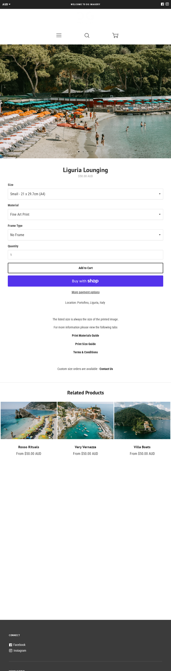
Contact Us (106, 369)
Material (13, 205)
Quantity (13, 246)
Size (10, 185)
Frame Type (15, 225)
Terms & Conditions (85, 352)
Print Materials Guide (85, 335)
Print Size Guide (85, 344)
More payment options (86, 292)
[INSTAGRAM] (167, 4)
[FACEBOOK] (162, 4)
